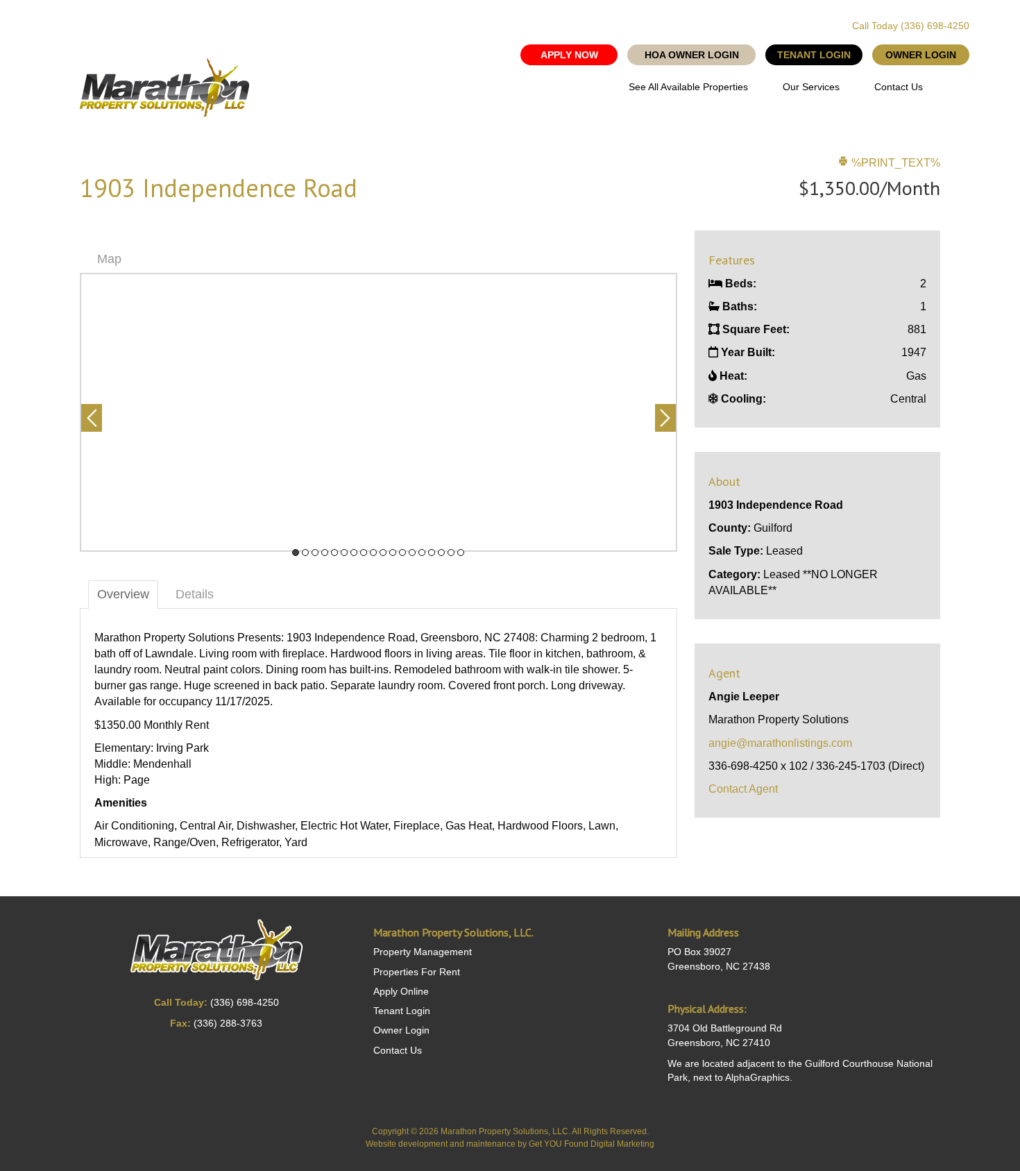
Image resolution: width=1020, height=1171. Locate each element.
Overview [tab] (123, 594)
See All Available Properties (688, 86)
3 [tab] (315, 552)
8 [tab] (363, 552)
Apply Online (401, 991)
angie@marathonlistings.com (780, 743)
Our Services (811, 86)
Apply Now (569, 54)
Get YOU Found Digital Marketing (591, 1144)
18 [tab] (460, 552)
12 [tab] (402, 552)
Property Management (422, 951)
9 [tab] (373, 552)
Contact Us (898, 86)
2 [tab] (305, 552)
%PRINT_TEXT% (894, 163)
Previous (91, 418)
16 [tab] (441, 552)
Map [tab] (109, 259)
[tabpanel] (378, 412)
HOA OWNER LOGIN (692, 54)
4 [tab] (324, 552)
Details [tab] (195, 594)
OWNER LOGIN (920, 54)
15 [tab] (431, 552)
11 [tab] (392, 552)
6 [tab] (344, 552)
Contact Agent (743, 789)
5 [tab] (334, 552)
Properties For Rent (416, 971)
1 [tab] (295, 552)
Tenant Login (401, 1010)
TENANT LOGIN (814, 54)
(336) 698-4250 (935, 25)
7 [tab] (353, 552)
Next (665, 418)
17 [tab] (451, 552)
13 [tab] (412, 552)
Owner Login (401, 1030)
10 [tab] (383, 552)
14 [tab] (421, 552)
